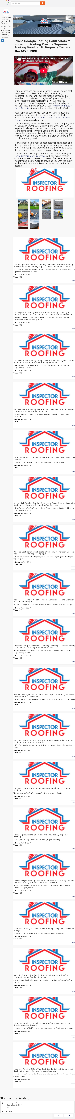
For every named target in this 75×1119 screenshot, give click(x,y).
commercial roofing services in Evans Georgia (42, 118)
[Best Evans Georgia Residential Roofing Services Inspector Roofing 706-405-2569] (34, 204)
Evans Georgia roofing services (30, 156)
